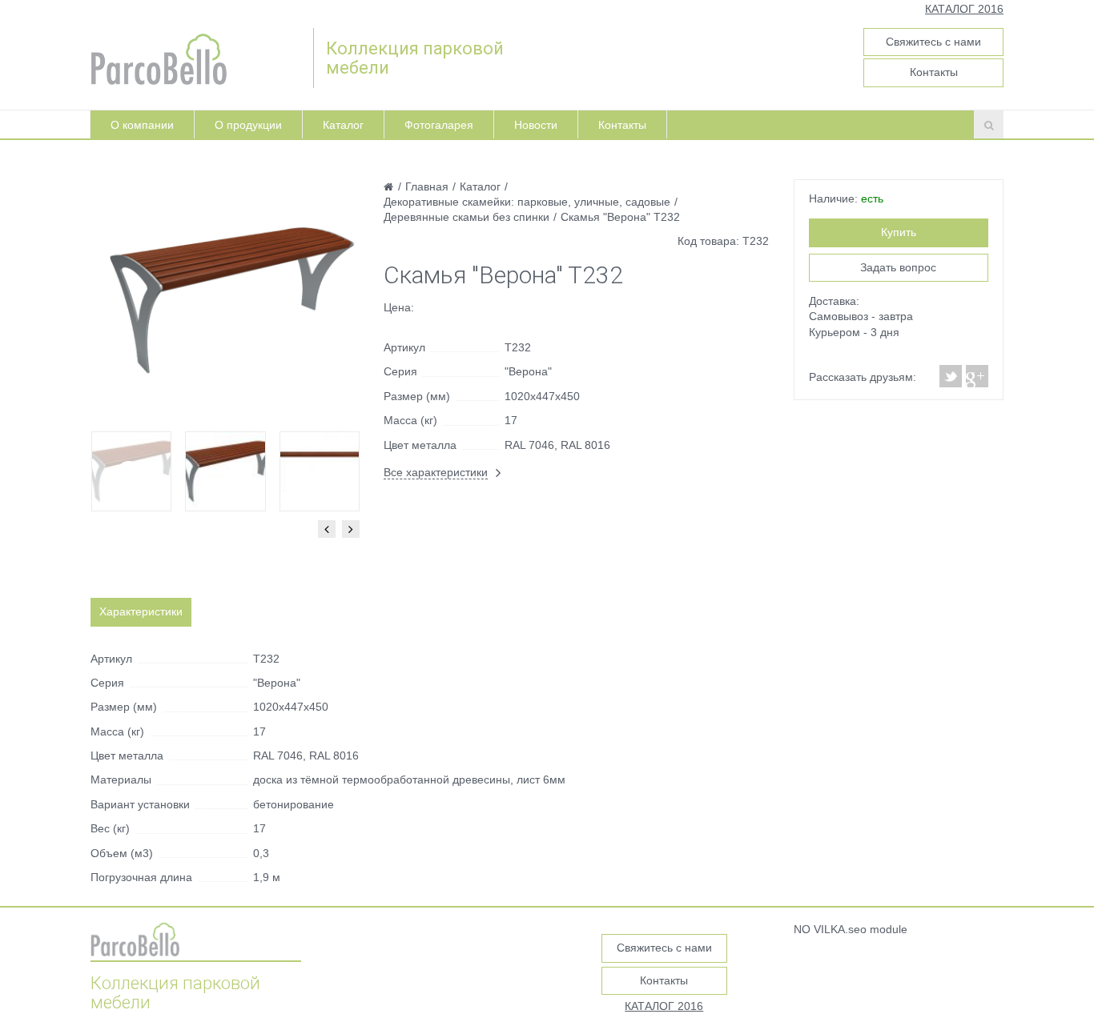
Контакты (934, 72)
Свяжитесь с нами (933, 41)
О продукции (248, 124)
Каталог (343, 124)
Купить (898, 232)
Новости (535, 124)
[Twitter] (951, 376)
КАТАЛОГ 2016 (964, 8)
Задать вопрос (898, 267)
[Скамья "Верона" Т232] (225, 299)
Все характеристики (436, 472)
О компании (142, 124)
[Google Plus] (976, 376)
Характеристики (141, 611)
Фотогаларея (438, 124)
